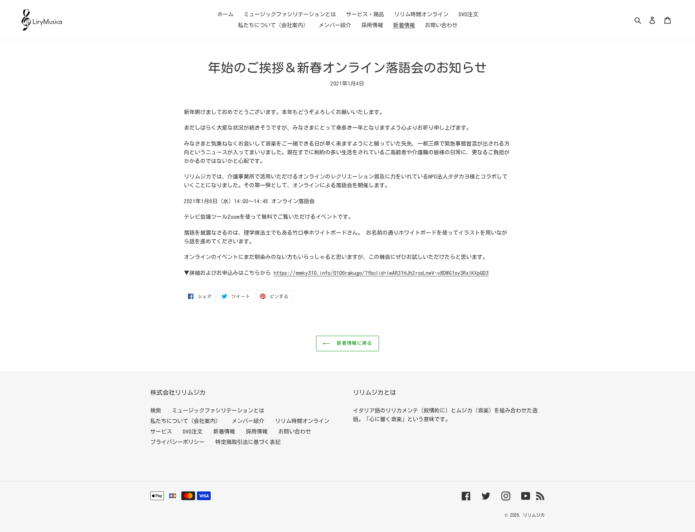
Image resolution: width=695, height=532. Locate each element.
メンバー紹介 (248, 421)
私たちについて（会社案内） (185, 421)
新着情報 (224, 431)
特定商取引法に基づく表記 (248, 442)
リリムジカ (534, 515)
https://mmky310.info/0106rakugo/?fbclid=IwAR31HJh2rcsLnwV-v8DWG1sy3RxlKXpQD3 (381, 273)
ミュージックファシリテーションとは (218, 410)
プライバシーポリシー (177, 442)
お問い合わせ (294, 431)
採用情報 (257, 431)
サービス (161, 431)
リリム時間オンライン (302, 421)
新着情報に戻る (353, 343)
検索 (155, 410)
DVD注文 (192, 431)
